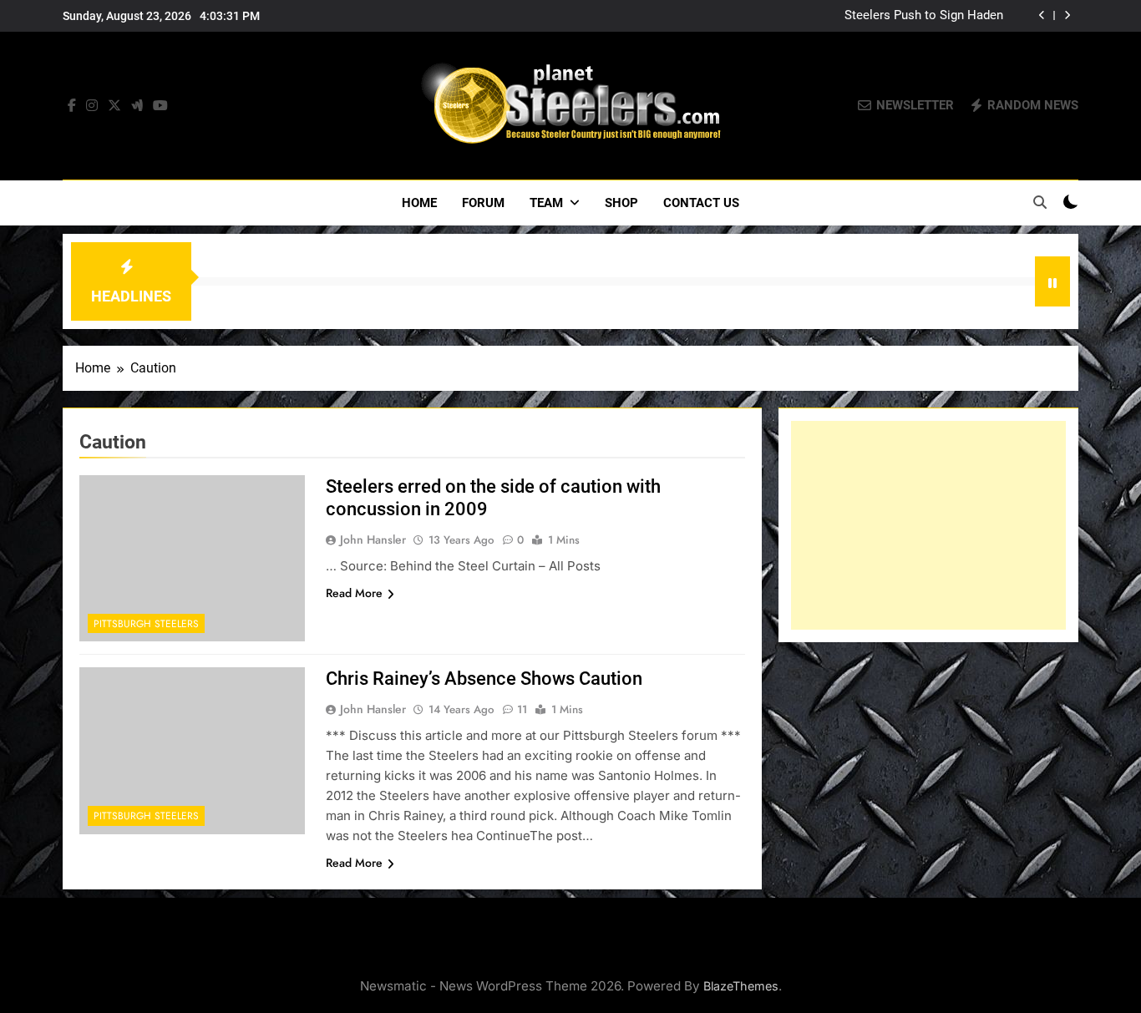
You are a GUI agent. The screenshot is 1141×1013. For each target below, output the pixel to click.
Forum (483, 202)
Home (419, 202)
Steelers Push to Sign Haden (923, 16)
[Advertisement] (928, 525)
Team (546, 202)
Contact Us (701, 202)
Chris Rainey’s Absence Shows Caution (484, 678)
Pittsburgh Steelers (146, 623)
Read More (354, 593)
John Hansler (373, 539)
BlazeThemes (740, 986)
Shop (621, 202)
